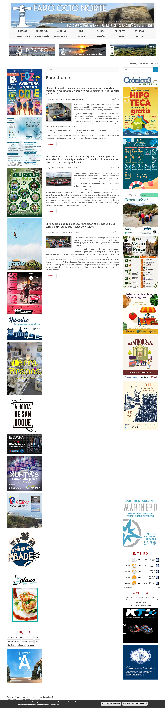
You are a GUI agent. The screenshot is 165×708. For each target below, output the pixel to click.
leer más (51, 144)
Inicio (50, 69)
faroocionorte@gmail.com (140, 605)
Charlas (61, 31)
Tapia (58, 99)
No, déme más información (135, 704)
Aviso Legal (11, 697)
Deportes (120, 31)
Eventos (139, 31)
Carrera (64, 232)
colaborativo (13, 637)
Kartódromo (77, 99)
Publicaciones (61, 36)
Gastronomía (42, 36)
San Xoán (11, 645)
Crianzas (30, 645)
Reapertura (66, 99)
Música (81, 36)
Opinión (100, 36)
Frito (22, 637)
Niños (75, 168)
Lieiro (37, 641)
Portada (22, 31)
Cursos (100, 31)
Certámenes (42, 31)
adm (18, 697)
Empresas (139, 36)
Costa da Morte (14, 641)
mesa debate (27, 641)
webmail (25, 697)
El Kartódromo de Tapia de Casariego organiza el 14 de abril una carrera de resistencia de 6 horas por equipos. (80, 225)
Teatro (120, 36)
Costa (28, 637)
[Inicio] (82, 15)
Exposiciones (23, 36)
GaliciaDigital (48, 697)
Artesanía (21, 645)
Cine (81, 31)
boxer (35, 637)
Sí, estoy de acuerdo (111, 704)
